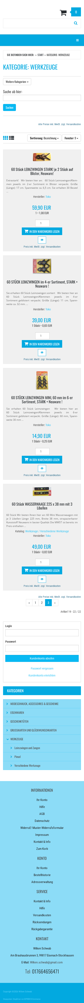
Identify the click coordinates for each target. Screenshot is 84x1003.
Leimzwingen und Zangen (27, 748)
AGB (42, 814)
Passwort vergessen (42, 668)
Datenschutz (42, 821)
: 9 (71, 138)
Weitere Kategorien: (16, 81)
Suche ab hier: (12, 91)
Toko (48, 196)
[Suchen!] (76, 23)
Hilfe (42, 807)
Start (40, 55)
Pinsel (17, 756)
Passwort (10, 641)
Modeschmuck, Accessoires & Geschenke (34, 703)
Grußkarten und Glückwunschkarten (33, 730)
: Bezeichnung (43, 138)
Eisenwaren (17, 712)
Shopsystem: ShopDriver (12, 999)
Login (8, 626)
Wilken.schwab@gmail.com (46, 962)
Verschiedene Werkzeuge (27, 765)
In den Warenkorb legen (44, 231)
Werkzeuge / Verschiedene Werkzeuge (47, 531)
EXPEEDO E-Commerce (32, 999)
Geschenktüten (19, 721)
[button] (42, 239)
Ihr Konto (42, 800)
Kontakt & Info (42, 842)
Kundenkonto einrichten (42, 675)
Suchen (9, 107)
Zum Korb (42, 849)
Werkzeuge (16, 739)
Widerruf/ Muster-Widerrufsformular (42, 828)
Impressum (42, 835)
